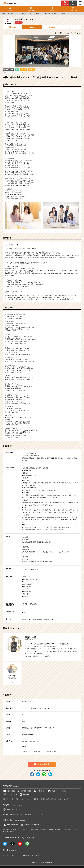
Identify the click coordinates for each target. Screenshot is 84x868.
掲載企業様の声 (7, 829)
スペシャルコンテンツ (26, 799)
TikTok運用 (76, 829)
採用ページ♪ (25, 746)
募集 (33, 27)
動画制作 (5, 831)
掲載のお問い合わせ (31, 824)
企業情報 (53, 27)
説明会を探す (26, 791)
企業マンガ (49, 799)
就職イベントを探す (59, 791)
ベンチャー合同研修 (47, 829)
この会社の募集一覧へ (44, 764)
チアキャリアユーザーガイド (62, 799)
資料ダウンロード (36, 829)
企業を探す (41, 791)
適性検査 (26, 794)
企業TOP (13, 27)
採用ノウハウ (26, 829)
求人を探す (11, 791)
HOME (3, 13)
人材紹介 (57, 829)
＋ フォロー (19, 22)
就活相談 (35, 799)
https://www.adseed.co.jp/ (29, 734)
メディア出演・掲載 (25, 814)
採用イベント (17, 829)
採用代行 (12, 831)
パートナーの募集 (22, 855)
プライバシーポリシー (38, 814)
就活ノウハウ (6, 799)
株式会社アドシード (13, 13)
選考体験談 (15, 799)
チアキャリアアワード (9, 855)
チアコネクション (66, 829)
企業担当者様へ (13, 824)
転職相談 (42, 799)
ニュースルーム (14, 814)
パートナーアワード (33, 855)
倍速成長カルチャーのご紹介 (30, 741)
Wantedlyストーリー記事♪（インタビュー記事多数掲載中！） (40, 751)
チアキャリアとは (13, 809)
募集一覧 (24, 13)
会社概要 (5, 814)
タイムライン (12, 794)
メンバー (72, 27)
